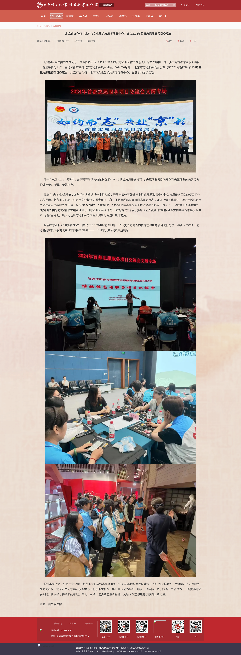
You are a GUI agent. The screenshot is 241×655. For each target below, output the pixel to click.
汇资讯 (56, 16)
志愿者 (149, 16)
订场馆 (109, 16)
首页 (43, 16)
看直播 (70, 16)
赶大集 (136, 16)
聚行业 (162, 16)
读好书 (123, 16)
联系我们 (73, 624)
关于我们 (58, 624)
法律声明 (89, 624)
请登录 (186, 5)
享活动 (83, 16)
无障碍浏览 (200, 5)
